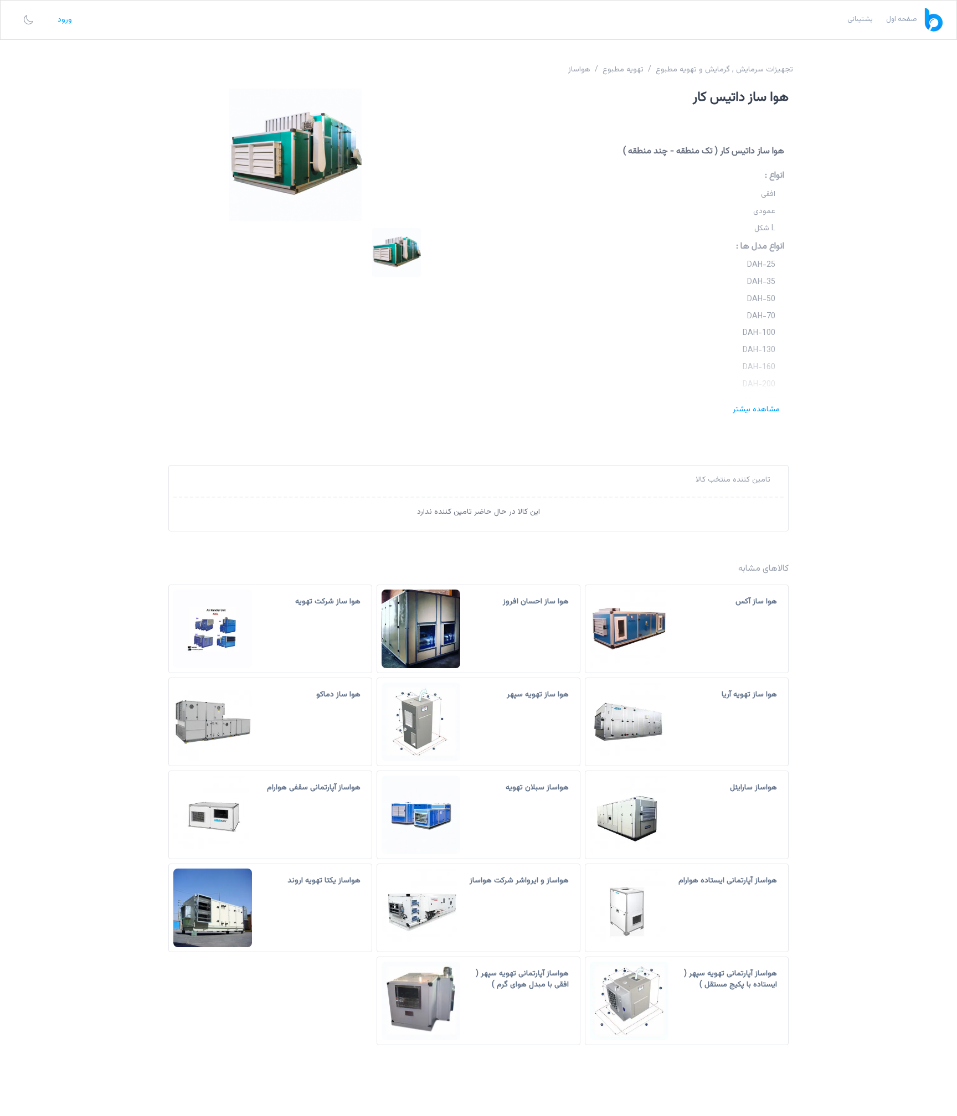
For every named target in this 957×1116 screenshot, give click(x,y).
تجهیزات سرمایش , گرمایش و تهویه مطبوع (724, 70)
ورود (65, 20)
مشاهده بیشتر (756, 410)
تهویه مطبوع (623, 70)
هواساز (579, 70)
